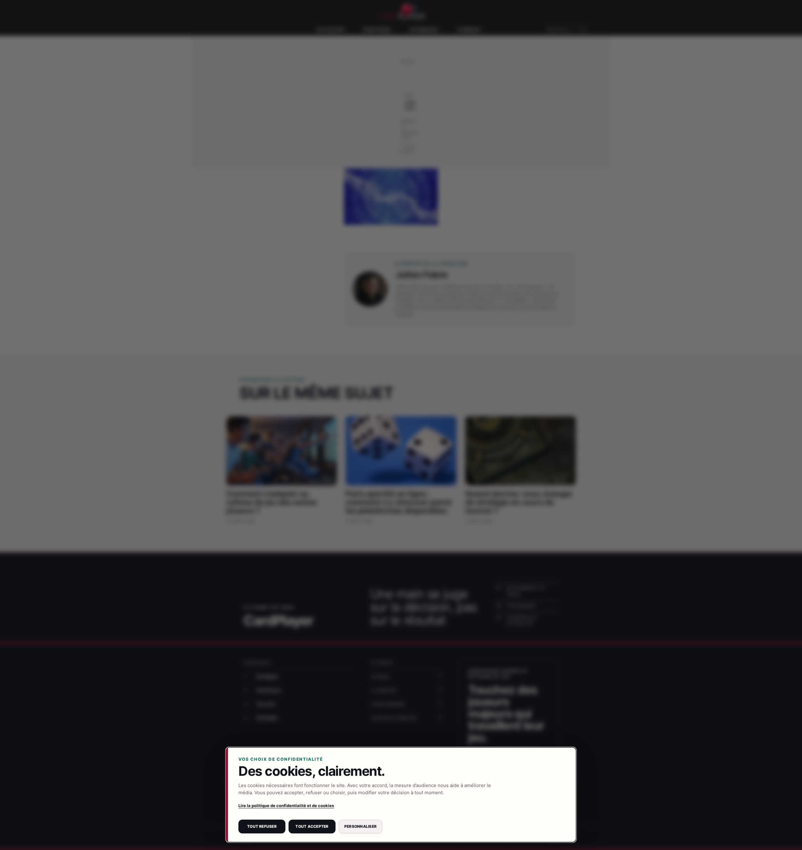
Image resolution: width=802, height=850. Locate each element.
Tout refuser (262, 826)
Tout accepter (311, 826)
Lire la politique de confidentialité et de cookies (286, 805)
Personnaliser (360, 826)
